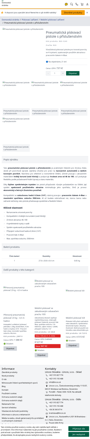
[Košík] (82, 4)
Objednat (73, 73)
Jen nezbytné (79, 434)
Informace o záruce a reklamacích (16, 414)
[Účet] (87, 4)
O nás (4, 379)
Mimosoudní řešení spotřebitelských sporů (20, 383)
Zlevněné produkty (73, 12)
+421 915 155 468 (56, 379)
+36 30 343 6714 (55, 409)
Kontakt (5, 390)
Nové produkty (8, 376)
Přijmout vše (79, 428)
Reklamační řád (8, 404)
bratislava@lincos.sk (57, 413)
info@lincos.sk (55, 382)
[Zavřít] (87, 12)
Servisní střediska (9, 407)
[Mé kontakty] (76, 4)
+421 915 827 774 (56, 375)
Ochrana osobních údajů (12, 397)
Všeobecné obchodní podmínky (15, 411)
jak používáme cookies (43, 430)
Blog (3, 386)
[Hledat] (71, 4)
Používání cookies (9, 393)
